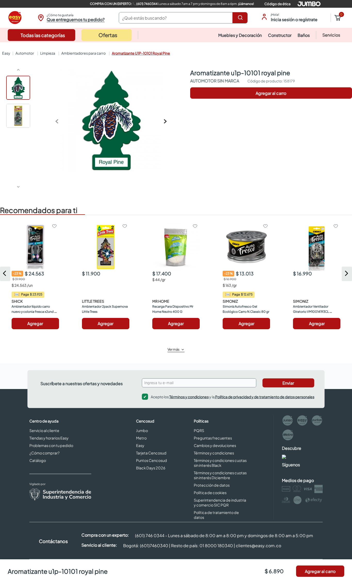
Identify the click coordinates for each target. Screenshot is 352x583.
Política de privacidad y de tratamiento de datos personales (264, 396)
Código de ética (277, 4)
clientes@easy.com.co (258, 545)
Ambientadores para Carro (83, 53)
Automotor (24, 53)
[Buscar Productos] (241, 17)
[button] (70, 17)
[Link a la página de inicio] (5, 53)
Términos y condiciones (189, 396)
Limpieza (47, 53)
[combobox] (183, 17)
